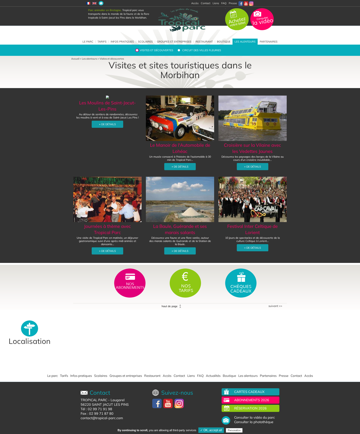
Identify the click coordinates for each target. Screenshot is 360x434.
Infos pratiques (122, 41)
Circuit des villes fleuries (201, 50)
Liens (216, 3)
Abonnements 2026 (251, 400)
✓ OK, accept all (211, 430)
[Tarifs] (186, 282)
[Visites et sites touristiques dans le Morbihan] (101, 3)
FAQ (223, 3)
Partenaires (269, 41)
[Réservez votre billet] (237, 19)
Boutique (223, 41)
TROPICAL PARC (94, 400)
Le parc (87, 41)
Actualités (213, 375)
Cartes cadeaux (249, 392)
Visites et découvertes (156, 50)
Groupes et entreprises (174, 41)
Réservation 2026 (250, 408)
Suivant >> (275, 306)
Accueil (75, 58)
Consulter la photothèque (253, 422)
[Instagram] (251, 3)
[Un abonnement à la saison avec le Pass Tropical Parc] (130, 282)
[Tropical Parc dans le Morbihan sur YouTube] (246, 3)
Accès (167, 375)
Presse (233, 3)
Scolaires (145, 41)
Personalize (234, 430)
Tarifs (102, 41)
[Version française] (88, 3)
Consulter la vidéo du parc (254, 417)
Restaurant (204, 41)
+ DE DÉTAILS (107, 124)
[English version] (94, 3)
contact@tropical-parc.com (102, 418)
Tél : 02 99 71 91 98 (96, 409)
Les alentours (245, 41)
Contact (179, 375)
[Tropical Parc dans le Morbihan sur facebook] (240, 3)
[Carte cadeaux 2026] (240, 282)
